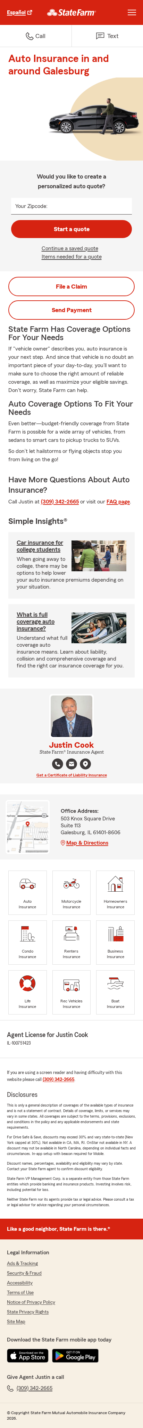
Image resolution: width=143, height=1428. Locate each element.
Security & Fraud (24, 1273)
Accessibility (20, 1283)
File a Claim (71, 286)
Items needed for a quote (72, 257)
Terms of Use (20, 1292)
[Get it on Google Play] (75, 1356)
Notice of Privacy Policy (31, 1302)
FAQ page (118, 501)
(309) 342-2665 (60, 501)
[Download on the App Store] (28, 1356)
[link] (71, 12)
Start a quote (72, 229)
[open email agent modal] (71, 764)
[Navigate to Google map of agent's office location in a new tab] (85, 764)
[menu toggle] (132, 12)
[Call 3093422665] (57, 764)
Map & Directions (87, 843)
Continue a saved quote (70, 248)
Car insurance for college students (40, 546)
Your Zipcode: (31, 206)
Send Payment (72, 310)
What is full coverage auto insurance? (35, 621)
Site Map (16, 1321)
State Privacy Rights (28, 1312)
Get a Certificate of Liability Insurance (71, 775)
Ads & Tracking (22, 1263)
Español (16, 12)
